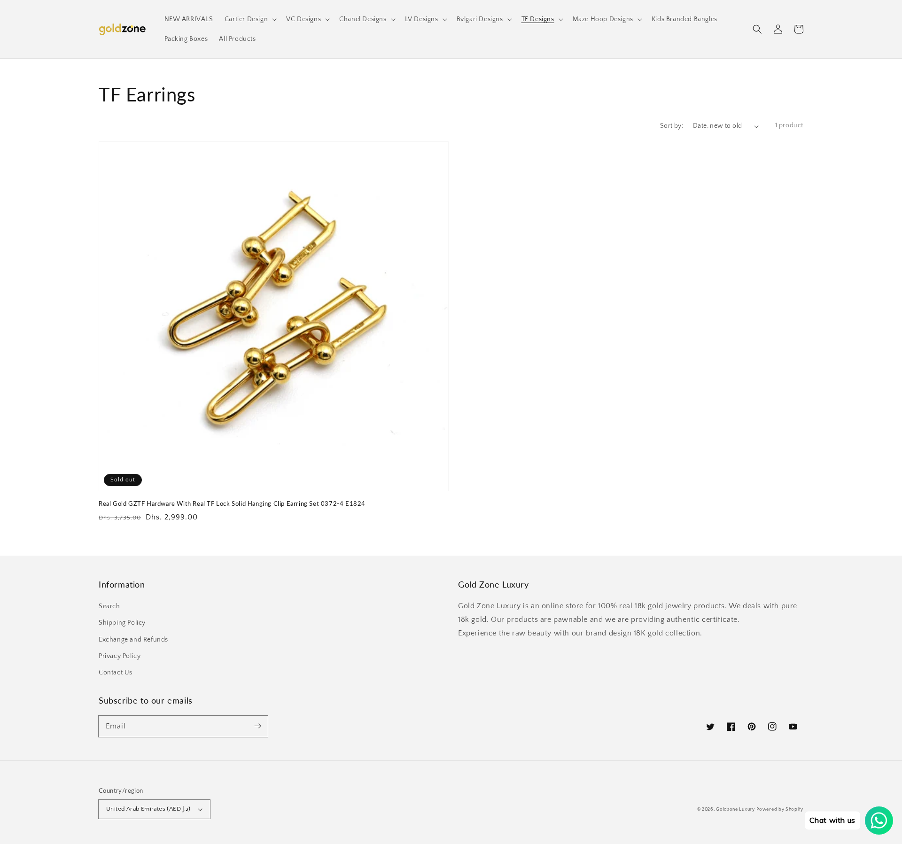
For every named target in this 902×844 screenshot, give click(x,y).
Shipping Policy (122, 623)
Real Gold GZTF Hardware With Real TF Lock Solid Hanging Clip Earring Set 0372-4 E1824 (232, 503)
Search (109, 606)
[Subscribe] (257, 726)
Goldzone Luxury (735, 809)
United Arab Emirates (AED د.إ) (148, 808)
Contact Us (115, 672)
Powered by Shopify (779, 809)
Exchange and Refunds (133, 639)
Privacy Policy (119, 656)
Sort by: (671, 126)
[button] (757, 29)
